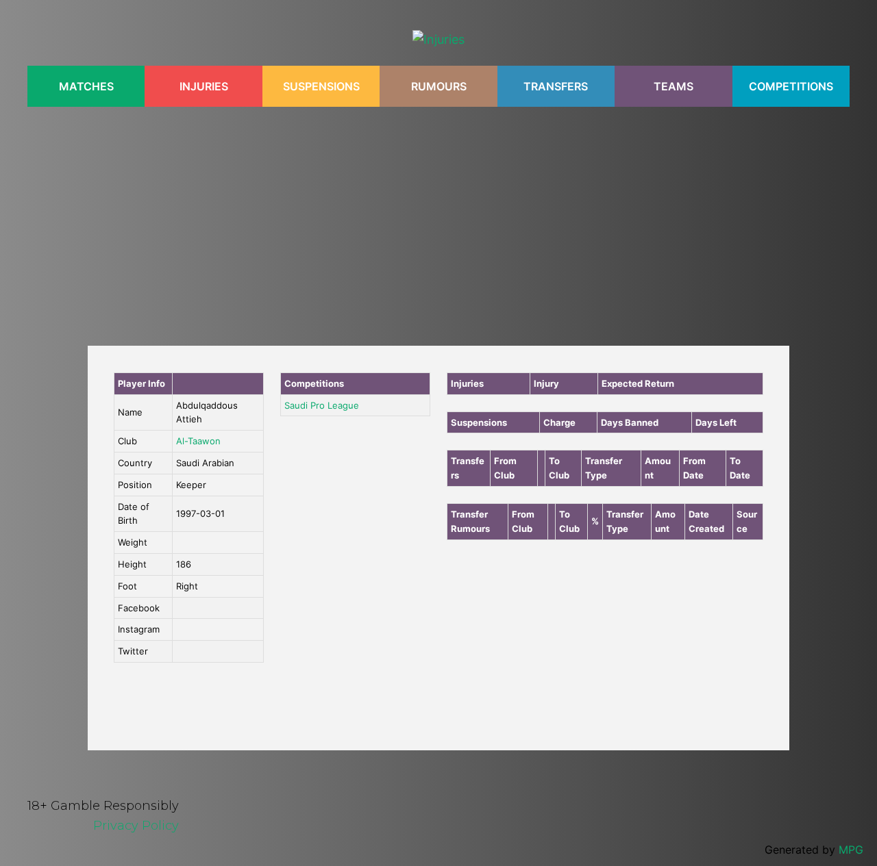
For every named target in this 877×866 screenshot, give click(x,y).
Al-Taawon (198, 440)
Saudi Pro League (321, 405)
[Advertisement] (438, 219)
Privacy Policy (136, 825)
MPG (851, 849)
